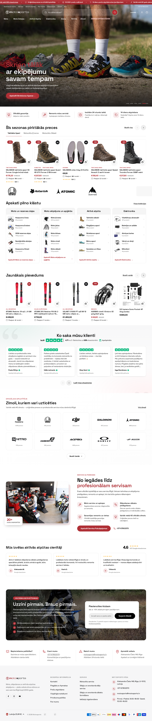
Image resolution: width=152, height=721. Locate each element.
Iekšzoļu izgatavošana (89, 699)
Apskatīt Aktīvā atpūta (89, 260)
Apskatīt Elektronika (124, 260)
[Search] (114, 12)
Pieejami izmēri (16, 178)
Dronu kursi (51, 6)
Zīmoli (59, 6)
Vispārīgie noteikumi (58, 694)
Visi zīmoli (142, 407)
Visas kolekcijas (139, 204)
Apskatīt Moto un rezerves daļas (21, 260)
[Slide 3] (138, 103)
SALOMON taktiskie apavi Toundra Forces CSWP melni (131, 171)
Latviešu (133, 12)
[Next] (143, 127)
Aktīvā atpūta (35, 19)
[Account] (142, 12)
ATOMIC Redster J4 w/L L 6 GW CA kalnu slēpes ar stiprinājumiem (18, 312)
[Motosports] (13, 191)
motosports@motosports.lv (95, 654)
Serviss (20, 6)
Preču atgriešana (57, 690)
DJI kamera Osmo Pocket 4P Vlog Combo (131, 310)
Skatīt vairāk (128, 275)
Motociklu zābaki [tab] (49, 133)
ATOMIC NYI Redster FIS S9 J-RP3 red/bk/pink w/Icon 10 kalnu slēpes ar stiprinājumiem (47, 312)
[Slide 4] (142, 103)
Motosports (37, 714)
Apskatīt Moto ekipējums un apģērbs (58, 258)
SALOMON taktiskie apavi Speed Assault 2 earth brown (104, 171)
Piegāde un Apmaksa (59, 686)
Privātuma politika (58, 698)
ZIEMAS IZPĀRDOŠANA (100, 19)
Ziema (63, 19)
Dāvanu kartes (31, 6)
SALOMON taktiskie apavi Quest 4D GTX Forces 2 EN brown (47, 171)
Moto (6, 19)
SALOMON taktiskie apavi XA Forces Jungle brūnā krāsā (17, 171)
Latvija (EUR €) (15, 714)
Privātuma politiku (95, 623)
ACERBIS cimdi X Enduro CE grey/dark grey (102, 312)
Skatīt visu (128, 128)
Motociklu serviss (87, 682)
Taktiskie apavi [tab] (14, 133)
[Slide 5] (146, 103)
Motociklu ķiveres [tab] (31, 133)
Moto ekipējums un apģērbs (58, 211)
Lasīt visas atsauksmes (83, 383)
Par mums (41, 6)
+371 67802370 (143, 6)
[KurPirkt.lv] (58, 714)
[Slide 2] (134, 103)
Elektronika (51, 19)
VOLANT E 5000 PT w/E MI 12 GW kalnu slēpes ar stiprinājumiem (74, 312)
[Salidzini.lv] (48, 714)
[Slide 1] (129, 103)
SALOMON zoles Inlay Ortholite (75, 170)
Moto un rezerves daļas (22, 211)
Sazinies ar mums (10, 6)
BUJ (65, 6)
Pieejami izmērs (44, 320)
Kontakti (53, 682)
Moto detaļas (18, 19)
